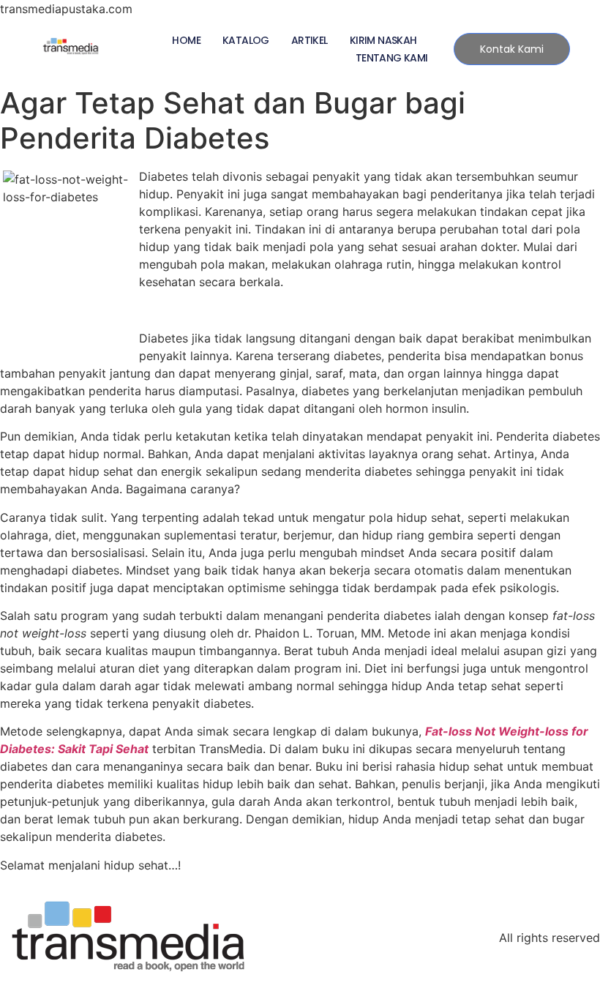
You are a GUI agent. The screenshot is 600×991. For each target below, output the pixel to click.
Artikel (309, 40)
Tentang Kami (392, 58)
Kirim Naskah (383, 40)
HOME (186, 40)
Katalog (245, 40)
